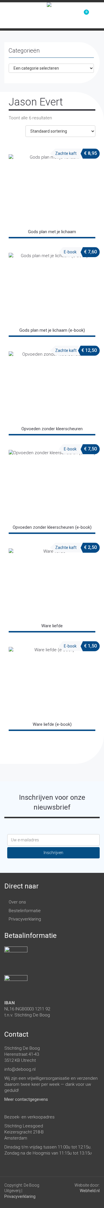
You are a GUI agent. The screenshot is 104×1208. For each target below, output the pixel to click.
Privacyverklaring (25, 919)
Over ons (17, 902)
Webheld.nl (90, 1190)
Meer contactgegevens (26, 1099)
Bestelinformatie (25, 910)
